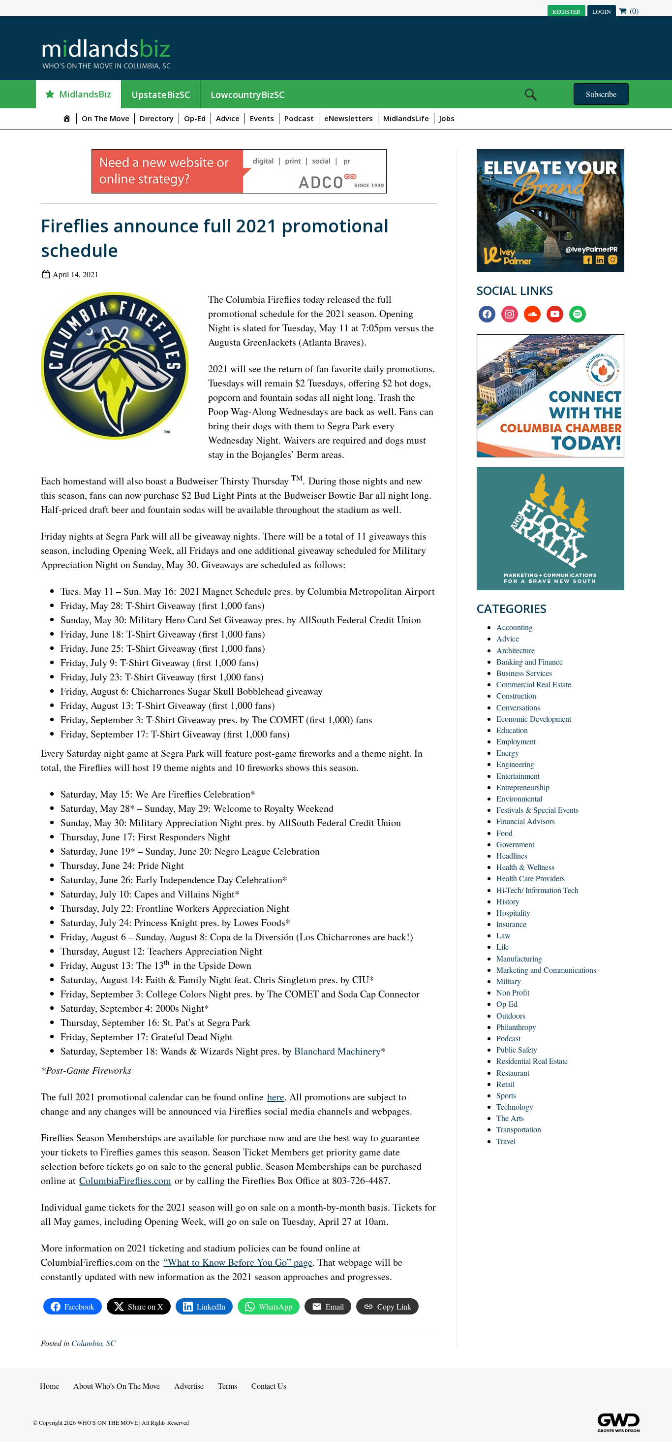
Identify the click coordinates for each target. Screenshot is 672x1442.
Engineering (515, 764)
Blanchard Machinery (337, 1050)
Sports (506, 1095)
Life (502, 946)
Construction (516, 695)
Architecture (515, 650)
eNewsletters (348, 118)
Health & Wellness (525, 867)
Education (512, 730)
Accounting (514, 627)
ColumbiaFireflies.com (125, 1180)
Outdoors (510, 1015)
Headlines (511, 855)
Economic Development (533, 718)
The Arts (510, 1118)
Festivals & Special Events (537, 809)
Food (504, 833)
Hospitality (513, 912)
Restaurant (512, 1072)
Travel (506, 1141)
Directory (157, 118)
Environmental (519, 798)
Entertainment (518, 775)
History (507, 901)
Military (508, 981)
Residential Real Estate (532, 1061)
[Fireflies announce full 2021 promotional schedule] (118, 368)
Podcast (299, 118)
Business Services (524, 673)
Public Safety (516, 1049)
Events (262, 118)
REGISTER (566, 11)
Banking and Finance (529, 661)
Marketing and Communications (546, 969)
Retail (505, 1084)
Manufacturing (519, 958)
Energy (507, 752)
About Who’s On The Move (116, 1385)
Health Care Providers (530, 878)
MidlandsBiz (85, 94)
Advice (228, 118)
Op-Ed (195, 118)
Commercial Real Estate (533, 684)
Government (515, 844)
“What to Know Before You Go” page (237, 1262)
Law (503, 935)
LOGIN (601, 11)
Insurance (511, 924)
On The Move (105, 118)
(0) (633, 10)
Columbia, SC (93, 1343)
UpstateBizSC (160, 94)
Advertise (189, 1385)
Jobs (447, 118)
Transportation (518, 1129)
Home (49, 1385)
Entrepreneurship (523, 787)
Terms (227, 1385)
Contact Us (268, 1385)
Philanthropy (516, 1027)
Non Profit (512, 992)
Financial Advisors (525, 821)
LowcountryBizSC (248, 94)
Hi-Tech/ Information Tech (537, 890)
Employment (516, 741)
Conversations (518, 707)
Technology (514, 1106)
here (275, 1096)
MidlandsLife (406, 118)
